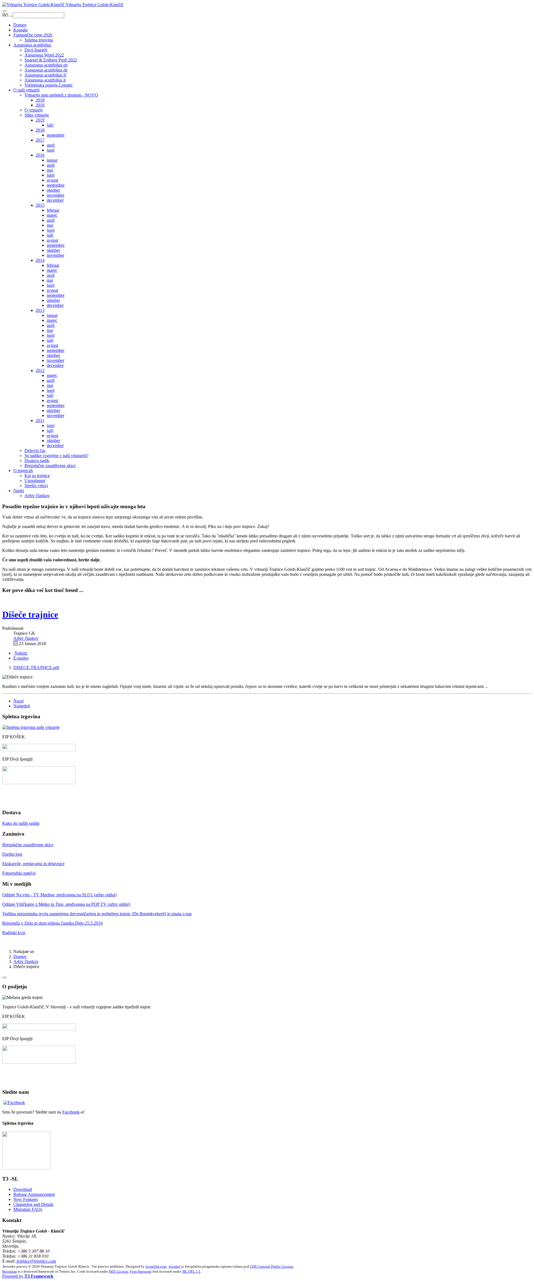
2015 (40, 205)
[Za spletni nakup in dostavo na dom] (31, 727)
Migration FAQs (27, 1209)
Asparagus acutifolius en (46, 65)
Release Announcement (34, 1194)
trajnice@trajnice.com (36, 1261)
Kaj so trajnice (37, 475)
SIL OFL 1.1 (191, 1271)
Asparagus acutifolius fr (45, 75)
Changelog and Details (33, 1204)
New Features (25, 1199)
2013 (40, 310)
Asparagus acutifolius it (45, 80)
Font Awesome (141, 1271)
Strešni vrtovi (36, 485)
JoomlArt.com (156, 1266)
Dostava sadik (36, 460)
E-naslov (21, 658)
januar (52, 160)
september (56, 135)
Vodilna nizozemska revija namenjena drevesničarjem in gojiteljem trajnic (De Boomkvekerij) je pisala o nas (97, 913)
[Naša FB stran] (14, 1102)
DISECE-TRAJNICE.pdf (36, 667)
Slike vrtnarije (36, 115)
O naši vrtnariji (26, 90)
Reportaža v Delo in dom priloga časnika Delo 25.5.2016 (52, 923)
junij (51, 150)
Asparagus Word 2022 (44, 55)
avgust (52, 180)
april (51, 145)
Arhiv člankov (37, 495)
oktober (53, 190)
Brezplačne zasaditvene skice (50, 465)
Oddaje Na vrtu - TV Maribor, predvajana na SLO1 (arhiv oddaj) (59, 894)
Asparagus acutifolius (32, 45)
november (55, 195)
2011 (40, 420)
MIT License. (119, 1271)
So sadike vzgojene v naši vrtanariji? (56, 455)
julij (50, 125)
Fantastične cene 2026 (32, 35)
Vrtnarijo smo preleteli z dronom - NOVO (61, 95)
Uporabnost (34, 480)
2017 (40, 140)
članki (18, 490)
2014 (40, 260)
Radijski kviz (13, 932)
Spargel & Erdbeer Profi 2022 (50, 60)
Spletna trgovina (38, 40)
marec (52, 215)
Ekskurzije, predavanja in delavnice (33, 863)
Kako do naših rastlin (20, 823)
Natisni (20, 653)
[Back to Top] (4, 977)
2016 (40, 105)
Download (22, 1189)
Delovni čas (34, 450)
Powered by (27, 1276)
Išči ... (7, 15)
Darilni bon (12, 854)
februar (53, 210)
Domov (20, 25)
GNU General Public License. (272, 1266)
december (55, 200)
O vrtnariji (33, 110)
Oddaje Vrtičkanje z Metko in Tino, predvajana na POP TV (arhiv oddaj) (66, 904)
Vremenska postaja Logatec (48, 85)
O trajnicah (23, 470)
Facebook (71, 1112)
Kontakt (20, 30)
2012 (40, 370)
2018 (40, 100)
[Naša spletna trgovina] (26, 1168)
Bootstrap (9, 1271)
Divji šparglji (35, 50)
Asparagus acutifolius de (46, 70)
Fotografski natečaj (19, 873)
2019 (40, 120)
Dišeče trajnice (30, 614)
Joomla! (175, 1266)
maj (50, 170)
